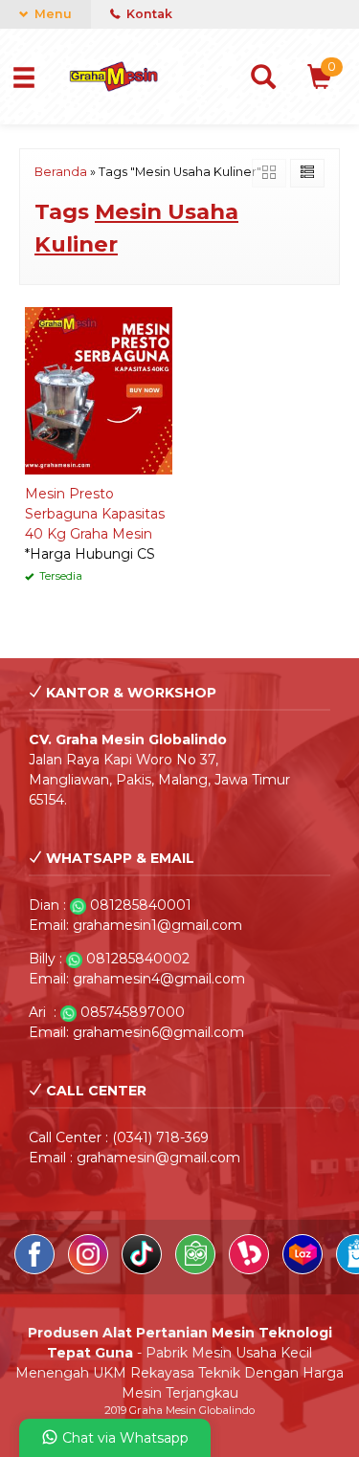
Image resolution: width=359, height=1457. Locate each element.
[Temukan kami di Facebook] (36, 1269)
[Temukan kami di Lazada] (304, 1269)
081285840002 (138, 958)
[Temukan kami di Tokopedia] (197, 1269)
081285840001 (140, 905)
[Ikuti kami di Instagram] (90, 1269)
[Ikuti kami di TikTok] (144, 1269)
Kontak (147, 14)
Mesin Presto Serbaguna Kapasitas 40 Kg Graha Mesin (95, 513)
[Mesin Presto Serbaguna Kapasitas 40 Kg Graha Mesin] (98, 389)
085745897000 (132, 1012)
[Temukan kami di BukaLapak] (251, 1269)
